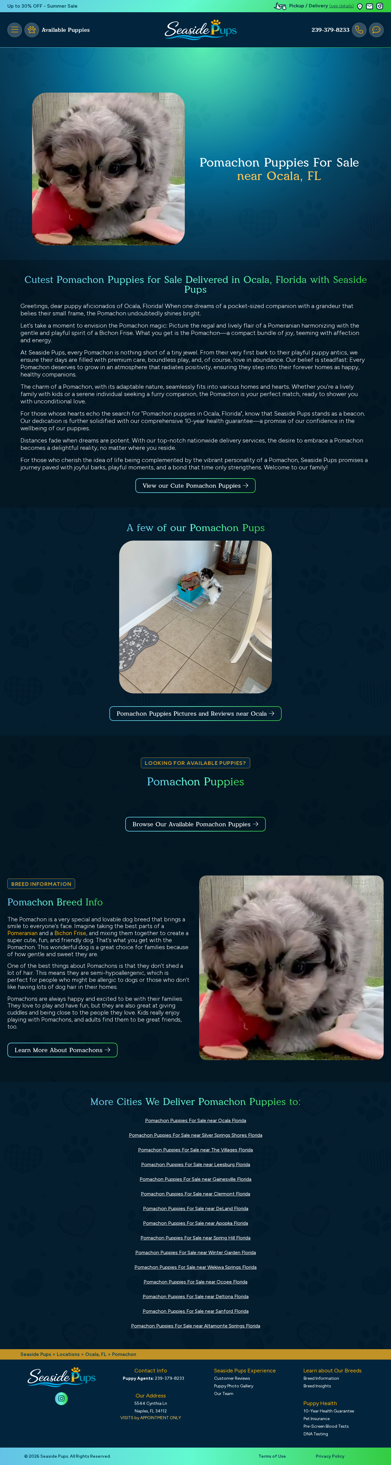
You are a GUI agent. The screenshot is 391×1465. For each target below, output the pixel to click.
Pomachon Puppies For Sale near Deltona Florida (196, 1296)
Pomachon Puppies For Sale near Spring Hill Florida (195, 1238)
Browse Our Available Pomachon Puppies (191, 824)
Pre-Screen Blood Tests (326, 1426)
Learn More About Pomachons (58, 1050)
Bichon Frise (70, 933)
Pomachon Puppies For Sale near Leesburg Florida (195, 1164)
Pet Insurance (317, 1418)
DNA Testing (316, 1434)
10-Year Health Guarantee (329, 1411)
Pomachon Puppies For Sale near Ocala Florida (195, 1120)
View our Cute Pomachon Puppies (193, 485)
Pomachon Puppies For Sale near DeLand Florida (195, 1208)
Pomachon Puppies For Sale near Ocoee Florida (195, 1282)
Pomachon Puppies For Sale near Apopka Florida (195, 1223)
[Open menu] (14, 30)
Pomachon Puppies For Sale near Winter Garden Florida (195, 1252)
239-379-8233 (330, 30)
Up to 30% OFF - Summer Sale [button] (42, 6)
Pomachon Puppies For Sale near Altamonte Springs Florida (195, 1326)
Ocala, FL (96, 1354)
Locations (68, 1354)
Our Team (223, 1393)
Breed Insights (317, 1386)
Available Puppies (66, 30)
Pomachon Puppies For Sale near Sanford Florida (196, 1311)
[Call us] (359, 30)
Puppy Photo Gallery (233, 1386)
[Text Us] (376, 30)
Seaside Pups (35, 1354)
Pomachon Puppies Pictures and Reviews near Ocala (193, 713)
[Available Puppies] (31, 30)
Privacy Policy (330, 1456)
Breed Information (321, 1378)
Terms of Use (272, 1456)
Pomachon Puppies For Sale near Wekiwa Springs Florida (195, 1267)
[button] (360, 6)
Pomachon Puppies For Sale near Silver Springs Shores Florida (195, 1135)
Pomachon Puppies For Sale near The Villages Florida (195, 1150)
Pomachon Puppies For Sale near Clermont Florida (195, 1194)
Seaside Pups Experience (245, 1370)
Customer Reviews (232, 1378)
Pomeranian (22, 933)
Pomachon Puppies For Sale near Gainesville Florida (195, 1179)
